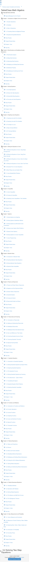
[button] (1, 1)
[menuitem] (1, 3)
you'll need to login (20, 557)
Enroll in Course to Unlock (14, 559)
